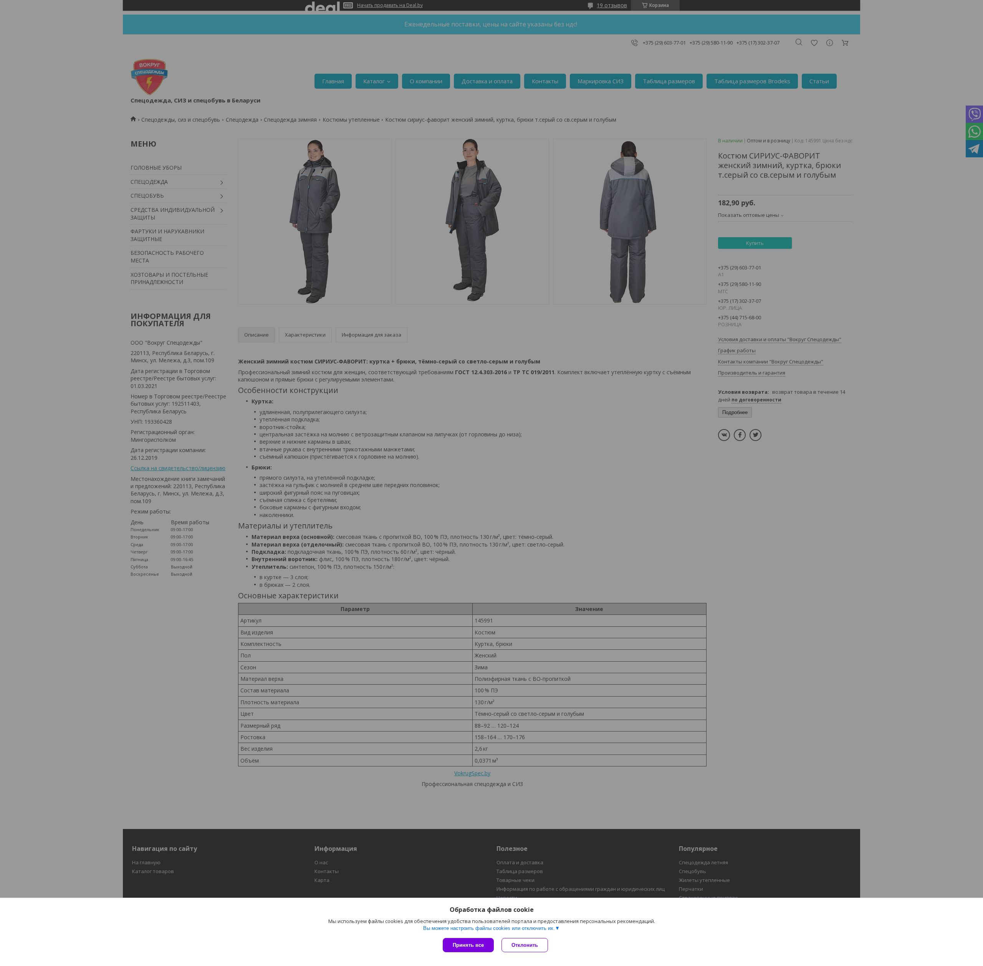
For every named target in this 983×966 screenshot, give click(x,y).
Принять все (468, 945)
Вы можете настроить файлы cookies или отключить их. (489, 928)
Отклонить (524, 945)
